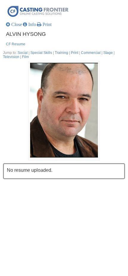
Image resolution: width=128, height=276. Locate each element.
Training (61, 53)
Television (11, 57)
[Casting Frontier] (65, 11)
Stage (108, 53)
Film (25, 57)
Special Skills (41, 53)
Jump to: (10, 53)
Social (23, 53)
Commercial (91, 53)
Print (74, 53)
